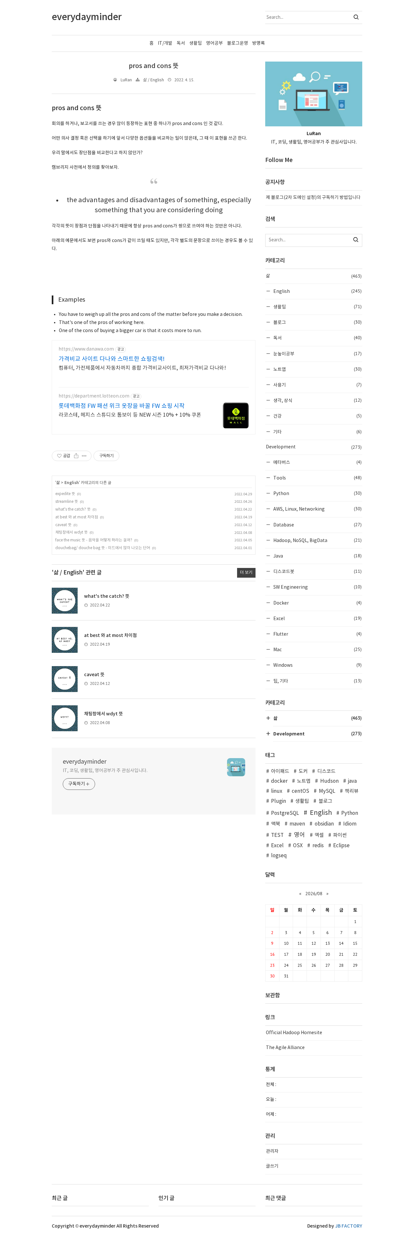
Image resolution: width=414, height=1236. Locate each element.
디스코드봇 (317, 571)
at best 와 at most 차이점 (76, 517)
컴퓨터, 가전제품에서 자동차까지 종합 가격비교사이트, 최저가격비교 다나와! (142, 368)
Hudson (329, 781)
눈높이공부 (317, 354)
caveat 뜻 (63, 525)
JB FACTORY (348, 1226)
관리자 (272, 1151)
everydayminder (84, 761)
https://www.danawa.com (86, 349)
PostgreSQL (285, 813)
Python (317, 493)
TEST (277, 835)
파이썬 (340, 835)
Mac (317, 649)
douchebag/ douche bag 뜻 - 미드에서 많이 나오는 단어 (102, 548)
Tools (317, 478)
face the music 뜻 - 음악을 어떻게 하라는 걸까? (93, 540)
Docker (317, 603)
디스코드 (326, 771)
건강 (317, 416)
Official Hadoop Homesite (294, 1032)
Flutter (317, 634)
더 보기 (246, 572)
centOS (300, 791)
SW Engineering (317, 587)
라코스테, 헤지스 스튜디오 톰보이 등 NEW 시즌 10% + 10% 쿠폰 (130, 415)
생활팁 (195, 43)
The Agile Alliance (285, 1047)
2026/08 (313, 893)
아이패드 (280, 771)
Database (317, 525)
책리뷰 (351, 791)
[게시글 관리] (84, 456)
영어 (299, 835)
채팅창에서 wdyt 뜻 (71, 532)
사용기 (317, 385)
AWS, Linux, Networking (317, 509)
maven (297, 824)
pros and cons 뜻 (154, 66)
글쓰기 (272, 1166)
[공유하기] (76, 456)
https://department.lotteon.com (94, 396)
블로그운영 (237, 43)
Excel (317, 618)
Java (317, 556)
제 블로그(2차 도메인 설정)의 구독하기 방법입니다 (313, 197)
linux (276, 791)
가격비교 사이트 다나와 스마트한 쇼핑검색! (112, 359)
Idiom (349, 824)
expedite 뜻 (65, 494)
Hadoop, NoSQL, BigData (317, 540)
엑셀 (319, 835)
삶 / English (153, 80)
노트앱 (317, 369)
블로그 (317, 322)
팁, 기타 (317, 681)
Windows (317, 665)
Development (314, 447)
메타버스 (317, 462)
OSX (298, 846)
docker (279, 781)
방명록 (258, 43)
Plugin (278, 801)
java (352, 781)
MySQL (327, 791)
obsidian (324, 824)
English (71, 482)
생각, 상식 (317, 400)
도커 (303, 771)
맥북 (275, 824)
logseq (279, 856)
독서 (181, 43)
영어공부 (214, 43)
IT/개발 (165, 43)
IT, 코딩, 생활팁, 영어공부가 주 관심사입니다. (105, 770)
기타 (317, 432)
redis (317, 846)
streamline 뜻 (66, 502)
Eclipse (341, 846)
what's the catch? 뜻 (73, 509)
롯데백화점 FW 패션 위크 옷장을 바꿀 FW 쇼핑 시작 (122, 406)
